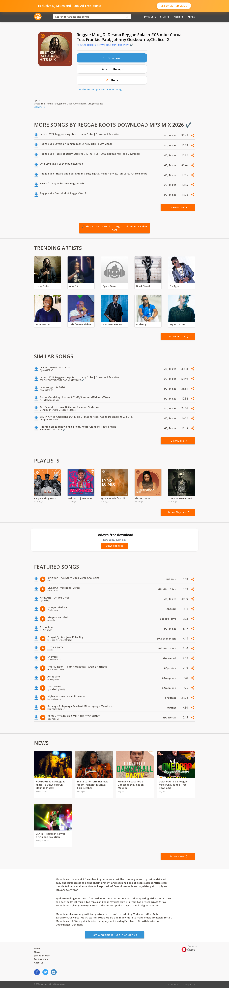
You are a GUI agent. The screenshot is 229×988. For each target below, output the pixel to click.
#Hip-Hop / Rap (167, 589)
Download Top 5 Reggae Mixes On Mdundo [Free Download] (173, 784)
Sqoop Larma (177, 324)
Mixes (191, 16)
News (37, 952)
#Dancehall (169, 658)
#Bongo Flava (168, 618)
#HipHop (171, 579)
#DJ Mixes (170, 135)
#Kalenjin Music (167, 638)
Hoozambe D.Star (113, 324)
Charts (164, 16)
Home (37, 948)
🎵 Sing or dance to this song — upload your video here (114, 228)
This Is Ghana (143, 498)
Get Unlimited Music (174, 5)
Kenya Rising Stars (45, 498)
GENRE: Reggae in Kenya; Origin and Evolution (50, 835)
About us (38, 962)
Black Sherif (143, 286)
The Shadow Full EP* (180, 498)
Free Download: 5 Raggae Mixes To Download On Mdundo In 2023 (50, 784)
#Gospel (171, 608)
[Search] (127, 16)
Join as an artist (42, 955)
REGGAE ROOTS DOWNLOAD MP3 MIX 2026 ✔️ (105, 45)
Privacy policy (189, 984)
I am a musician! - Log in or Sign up (114, 934)
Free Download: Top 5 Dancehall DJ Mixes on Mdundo (131, 784)
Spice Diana (109, 286)
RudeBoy (141, 324)
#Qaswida (170, 668)
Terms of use (173, 984)
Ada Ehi (73, 286)
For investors (41, 959)
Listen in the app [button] (112, 69)
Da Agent (175, 286)
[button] (112, 80)
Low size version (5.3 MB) (91, 89)
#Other (172, 707)
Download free (114, 545)
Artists (179, 16)
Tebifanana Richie (80, 324)
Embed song (114, 89)
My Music (150, 16)
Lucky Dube (42, 286)
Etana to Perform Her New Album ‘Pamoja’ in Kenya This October (92, 784)
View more (39, 106)
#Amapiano (169, 678)
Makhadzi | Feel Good (80, 498)
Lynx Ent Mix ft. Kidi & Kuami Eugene (114, 498)
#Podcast (171, 697)
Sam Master (43, 324)
